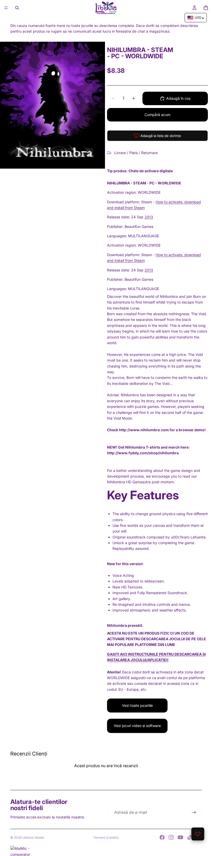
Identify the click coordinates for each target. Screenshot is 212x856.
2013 (149, 217)
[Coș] (205, 7)
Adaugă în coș (178, 98)
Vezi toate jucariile (137, 705)
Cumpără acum (157, 114)
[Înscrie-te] (193, 812)
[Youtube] (180, 837)
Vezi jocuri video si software (137, 725)
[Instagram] (171, 837)
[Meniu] (6, 8)
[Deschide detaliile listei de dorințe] (197, 834)
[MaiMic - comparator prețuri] (106, 851)
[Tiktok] (189, 837)
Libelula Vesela (33, 837)
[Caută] (17, 7)
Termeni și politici (106, 837)
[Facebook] (162, 837)
